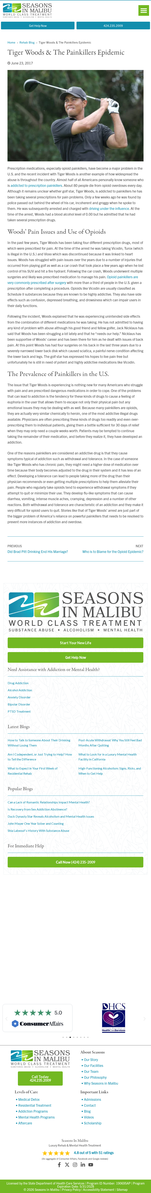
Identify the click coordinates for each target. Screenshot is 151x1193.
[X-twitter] (67, 1165)
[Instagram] (75, 1165)
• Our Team (90, 1071)
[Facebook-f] (59, 1165)
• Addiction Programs (32, 1111)
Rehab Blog (27, 42)
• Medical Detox (28, 1099)
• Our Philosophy (94, 1077)
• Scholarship (91, 1123)
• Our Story (89, 1059)
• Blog (86, 1111)
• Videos (87, 1117)
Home (11, 42)
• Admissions (91, 1099)
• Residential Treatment (33, 1105)
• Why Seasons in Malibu (99, 1083)
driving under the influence (109, 208)
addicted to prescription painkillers (36, 185)
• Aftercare (24, 1123)
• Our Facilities (92, 1065)
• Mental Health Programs (35, 1117)
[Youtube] (91, 1165)
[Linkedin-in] (83, 1165)
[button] (143, 10)
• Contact (88, 1105)
